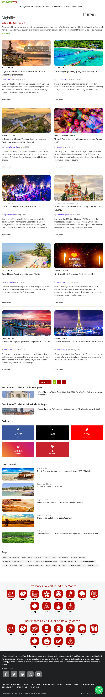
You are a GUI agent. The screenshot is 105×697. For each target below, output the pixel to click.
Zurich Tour (63, 557)
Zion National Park (88, 561)
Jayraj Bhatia (9, 282)
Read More (6, 99)
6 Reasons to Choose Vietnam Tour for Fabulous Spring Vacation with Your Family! (24, 140)
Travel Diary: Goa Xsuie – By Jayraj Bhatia (21, 274)
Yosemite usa (93, 566)
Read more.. (6, 33)
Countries (60, 6)
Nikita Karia (8, 79)
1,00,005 (18, 452)
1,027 (52, 433)
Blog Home (25, 6)
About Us (90, 694)
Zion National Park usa (68, 561)
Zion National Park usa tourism (45, 561)
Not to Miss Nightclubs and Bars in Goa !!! (21, 206)
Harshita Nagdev (63, 214)
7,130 (87, 435)
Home (83, 694)
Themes (48, 6)
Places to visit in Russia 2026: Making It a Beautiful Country (77, 208)
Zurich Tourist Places (11, 557)
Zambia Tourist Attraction (56, 566)
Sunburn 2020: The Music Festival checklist (74, 274)
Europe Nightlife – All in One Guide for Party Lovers (78, 341)
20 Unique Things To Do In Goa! (49, 486)
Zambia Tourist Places (35, 566)
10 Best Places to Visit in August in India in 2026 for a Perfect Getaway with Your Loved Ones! (70, 393)
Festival (57, 135)
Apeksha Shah (9, 214)
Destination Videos (75, 6)
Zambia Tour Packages (77, 566)
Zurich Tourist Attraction (31, 557)
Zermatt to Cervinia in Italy (13, 566)
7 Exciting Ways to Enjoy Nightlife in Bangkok (75, 71)
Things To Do (7, 68)
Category (36, 6)
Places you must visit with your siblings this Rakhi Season (59, 502)
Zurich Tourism (50, 557)
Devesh (59, 147)
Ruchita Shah (61, 282)
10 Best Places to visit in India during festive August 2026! (78, 140)
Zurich (28, 561)
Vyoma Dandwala (11, 147)
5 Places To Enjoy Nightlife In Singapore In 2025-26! (26, 341)
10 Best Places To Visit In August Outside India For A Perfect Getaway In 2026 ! (69, 408)
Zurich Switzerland (78, 557)
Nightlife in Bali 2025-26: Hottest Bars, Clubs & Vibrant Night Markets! (23, 73)
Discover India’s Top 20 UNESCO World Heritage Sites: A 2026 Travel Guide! (67, 533)
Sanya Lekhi (8, 349)
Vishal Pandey (62, 349)
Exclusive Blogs (61, 271)
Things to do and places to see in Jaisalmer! (54, 517)
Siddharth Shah (62, 79)
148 (52, 452)
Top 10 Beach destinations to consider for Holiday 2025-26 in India (64, 471)
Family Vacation (8, 135)
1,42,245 (18, 435)
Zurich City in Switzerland (13, 561)
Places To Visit (68, 135)
